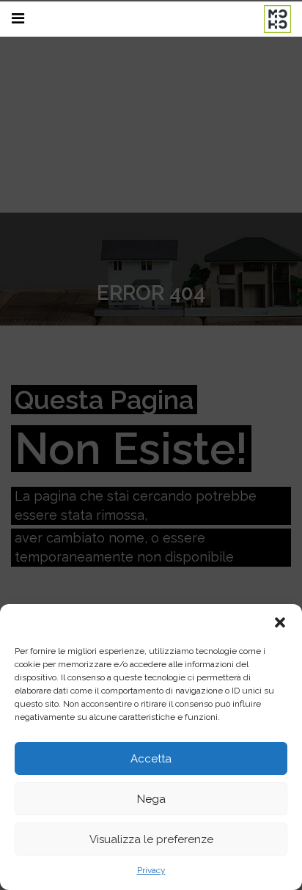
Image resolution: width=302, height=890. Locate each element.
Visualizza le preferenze (151, 839)
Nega (151, 799)
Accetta (151, 758)
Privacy (151, 870)
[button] (280, 622)
